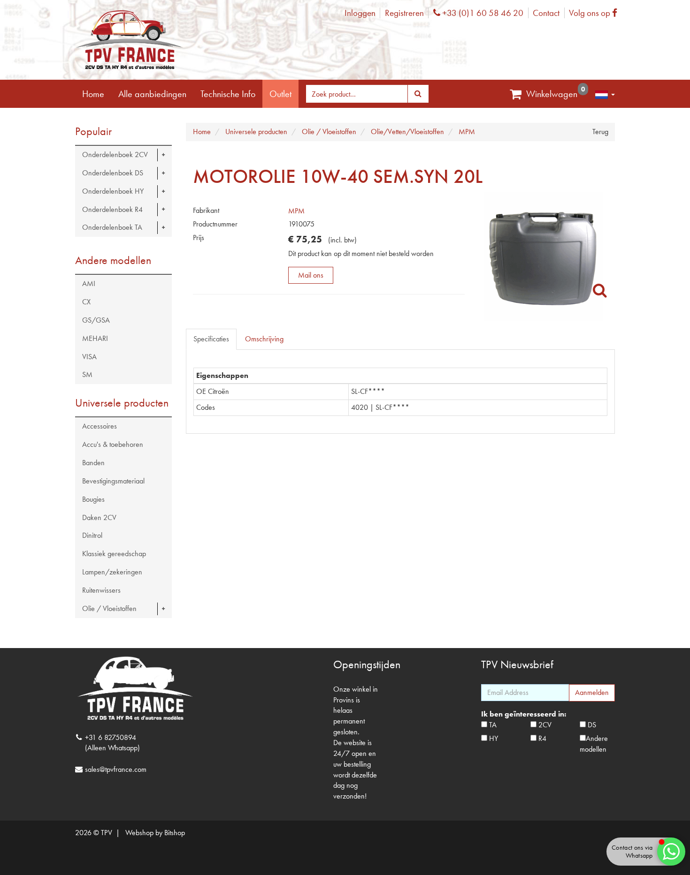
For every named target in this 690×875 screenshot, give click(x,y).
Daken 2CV (99, 517)
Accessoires (99, 426)
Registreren (404, 13)
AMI (88, 283)
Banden (93, 463)
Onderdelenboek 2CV (115, 154)
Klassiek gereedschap (114, 553)
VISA (89, 357)
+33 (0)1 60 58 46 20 (481, 13)
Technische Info (227, 94)
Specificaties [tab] (211, 339)
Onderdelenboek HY (113, 191)
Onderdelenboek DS (112, 173)
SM (87, 374)
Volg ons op (595, 13)
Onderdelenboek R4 (112, 209)
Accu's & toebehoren (112, 444)
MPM (296, 211)
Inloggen (360, 13)
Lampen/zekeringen (112, 572)
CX (86, 302)
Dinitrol (92, 535)
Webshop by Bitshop (155, 832)
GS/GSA (96, 320)
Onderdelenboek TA (112, 227)
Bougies (93, 499)
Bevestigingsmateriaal (113, 481)
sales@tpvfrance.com (115, 769)
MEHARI (95, 338)
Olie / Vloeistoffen (109, 608)
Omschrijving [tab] (264, 339)
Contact (546, 13)
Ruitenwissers (101, 590)
